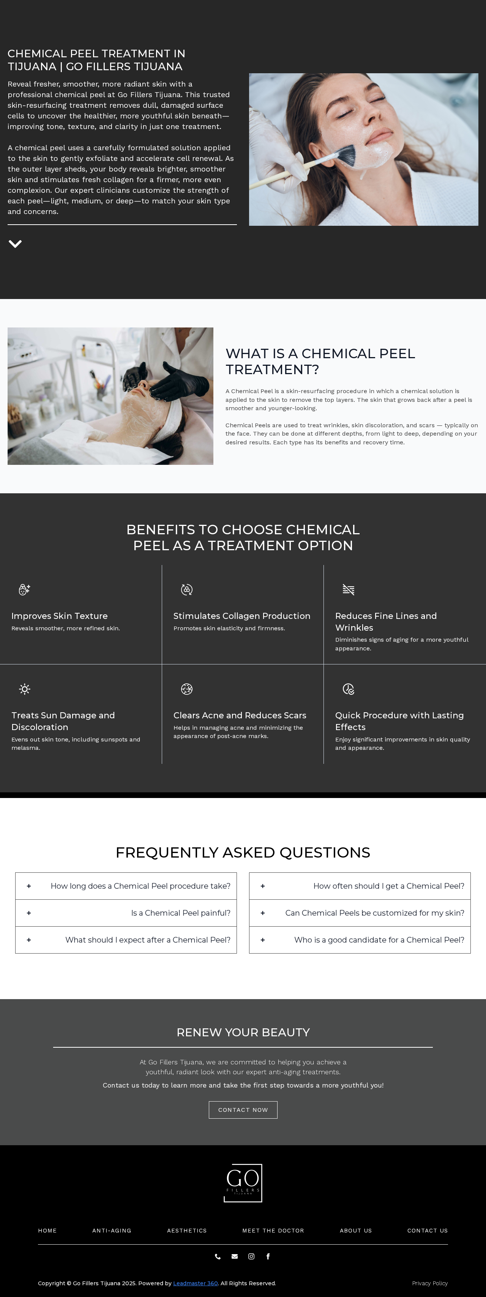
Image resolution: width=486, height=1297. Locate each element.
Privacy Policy (430, 1283)
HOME (47, 1230)
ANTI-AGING (111, 1230)
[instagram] (251, 1256)
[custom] (218, 1256)
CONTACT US (427, 1230)
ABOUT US (356, 1230)
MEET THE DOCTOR (273, 1230)
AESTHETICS (187, 1230)
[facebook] (268, 1256)
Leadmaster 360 (195, 1283)
